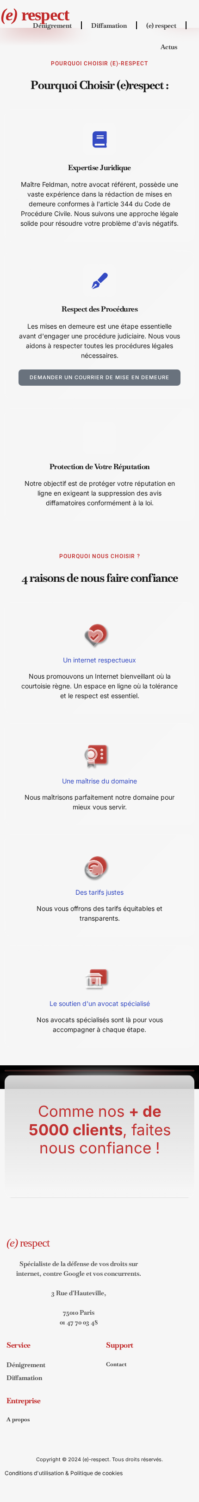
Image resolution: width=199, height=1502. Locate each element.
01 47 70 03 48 (79, 1322)
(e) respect (161, 25)
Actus (169, 47)
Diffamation (109, 25)
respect (34, 14)
